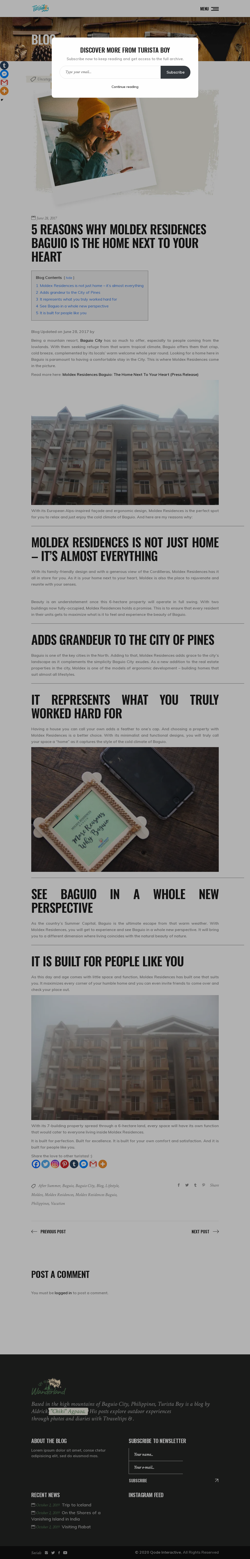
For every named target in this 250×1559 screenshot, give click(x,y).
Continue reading (125, 87)
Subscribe (176, 72)
